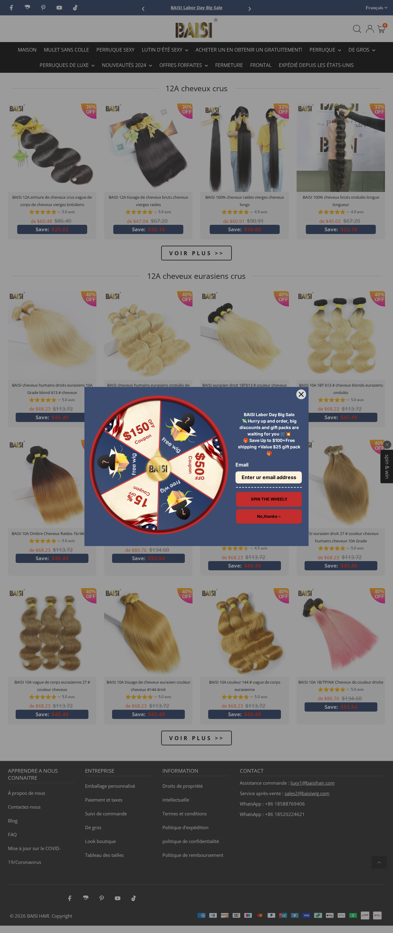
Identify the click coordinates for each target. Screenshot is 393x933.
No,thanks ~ (269, 516)
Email (241, 465)
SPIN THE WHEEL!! (269, 499)
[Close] (301, 394)
